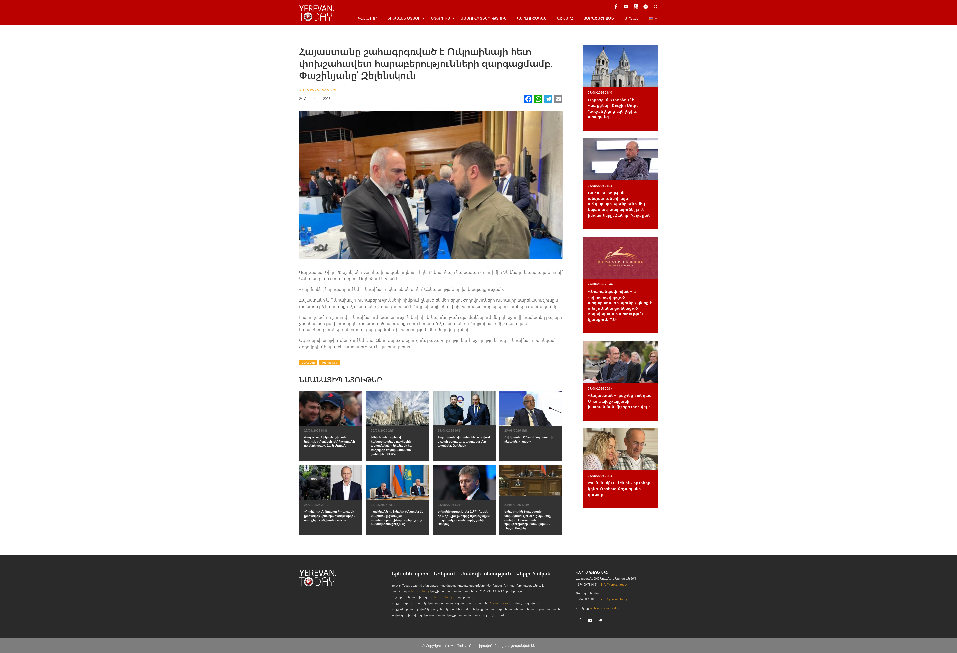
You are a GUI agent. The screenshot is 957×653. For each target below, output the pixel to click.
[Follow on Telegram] (600, 620)
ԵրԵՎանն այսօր (404, 18)
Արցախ (631, 18)
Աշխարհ (565, 18)
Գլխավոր (367, 18)
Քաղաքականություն (319, 90)
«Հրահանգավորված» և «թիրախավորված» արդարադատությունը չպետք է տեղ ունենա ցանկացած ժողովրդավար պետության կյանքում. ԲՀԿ (620, 305)
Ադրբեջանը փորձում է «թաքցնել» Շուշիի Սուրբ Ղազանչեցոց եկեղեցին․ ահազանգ (613, 108)
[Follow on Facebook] (580, 620)
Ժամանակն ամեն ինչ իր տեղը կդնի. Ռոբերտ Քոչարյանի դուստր (619, 488)
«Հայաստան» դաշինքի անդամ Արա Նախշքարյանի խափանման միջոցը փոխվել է (620, 401)
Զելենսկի (308, 362)
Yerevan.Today (420, 591)
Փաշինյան (329, 362)
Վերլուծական (532, 18)
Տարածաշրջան (599, 18)
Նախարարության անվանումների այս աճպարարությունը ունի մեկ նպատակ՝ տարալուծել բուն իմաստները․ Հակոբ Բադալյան (619, 204)
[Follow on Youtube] (590, 620)
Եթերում (440, 18)
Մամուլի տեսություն (484, 18)
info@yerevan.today (614, 584)
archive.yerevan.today (604, 608)
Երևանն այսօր (410, 574)
